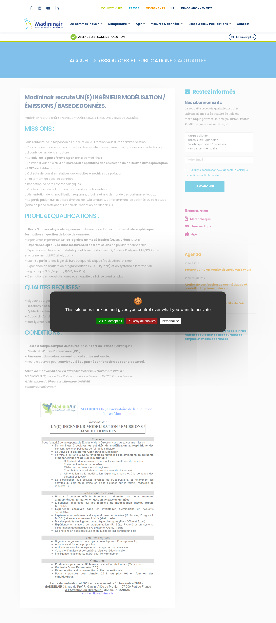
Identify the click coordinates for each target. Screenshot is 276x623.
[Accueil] (43, 23)
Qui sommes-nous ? (86, 24)
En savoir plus (245, 37)
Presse (134, 8)
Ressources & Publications (210, 24)
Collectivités (111, 8)
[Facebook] (31, 8)
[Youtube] (48, 8)
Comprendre (119, 24)
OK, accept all (111, 321)
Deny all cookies (143, 321)
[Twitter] (22, 8)
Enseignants (155, 8)
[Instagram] (39, 8)
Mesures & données (166, 24)
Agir (140, 24)
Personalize (170, 321)
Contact (243, 24)
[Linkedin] (57, 8)
